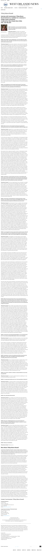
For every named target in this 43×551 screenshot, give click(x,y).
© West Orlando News (4, 546)
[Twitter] (18, 546)
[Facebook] (16, 546)
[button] (41, 9)
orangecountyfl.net (6, 515)
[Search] (40, 546)
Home (1, 12)
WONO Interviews (5, 12)
